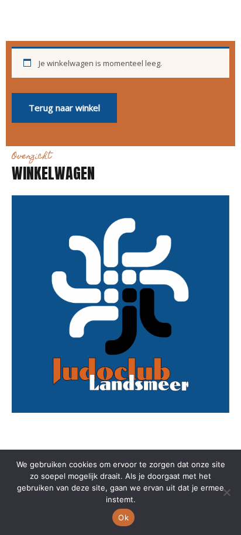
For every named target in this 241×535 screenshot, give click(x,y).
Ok (123, 517)
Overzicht (31, 157)
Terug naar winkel (64, 107)
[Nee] (226, 492)
